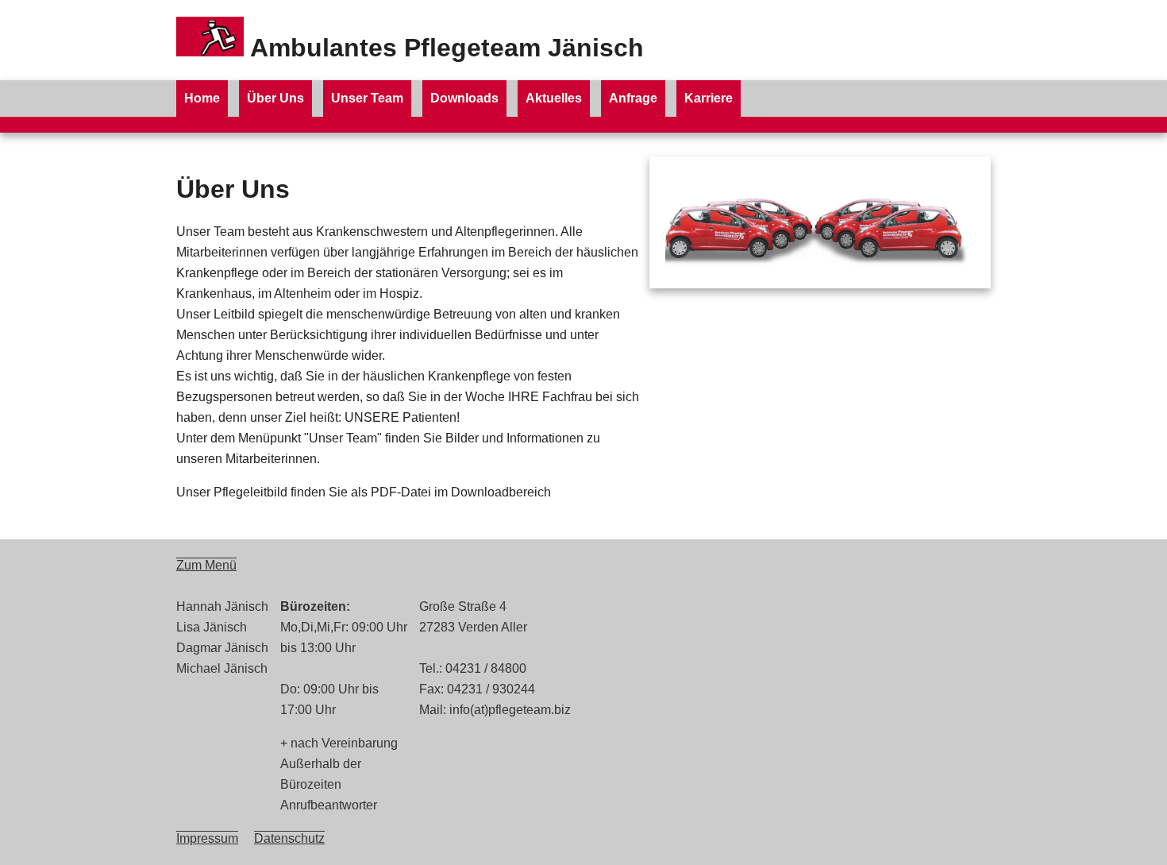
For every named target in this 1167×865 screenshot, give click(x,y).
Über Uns (275, 98)
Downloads (464, 98)
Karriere (708, 98)
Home (202, 98)
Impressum (207, 838)
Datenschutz (289, 838)
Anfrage (633, 98)
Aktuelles (554, 98)
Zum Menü (206, 565)
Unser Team (367, 98)
